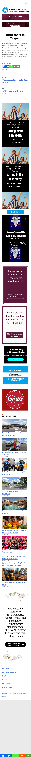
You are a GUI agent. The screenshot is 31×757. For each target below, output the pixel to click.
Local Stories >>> (15, 212)
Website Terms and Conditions (15, 693)
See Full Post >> (6, 69)
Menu (26, 3)
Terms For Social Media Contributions (14, 695)
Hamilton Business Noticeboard (9, 672)
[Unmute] (21, 261)
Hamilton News (5, 668)
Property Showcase (7, 683)
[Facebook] (4, 66)
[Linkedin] (7, 66)
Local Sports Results (7, 687)
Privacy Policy (4, 693)
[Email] (18, 66)
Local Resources (6, 676)
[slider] (14, 261)
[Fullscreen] (27, 261)
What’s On (4, 680)
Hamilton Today (5, 692)
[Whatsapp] (11, 66)
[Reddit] (14, 66)
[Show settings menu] (24, 261)
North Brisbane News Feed (9, 416)
